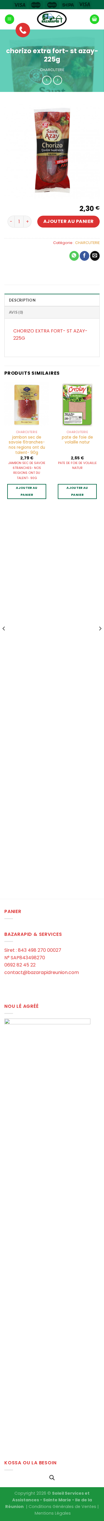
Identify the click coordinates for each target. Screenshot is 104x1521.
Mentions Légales (53, 1513)
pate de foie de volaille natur (77, 440)
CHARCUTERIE (52, 69)
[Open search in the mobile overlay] (52, 1477)
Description (22, 300)
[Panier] (94, 19)
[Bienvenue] (52, 19)
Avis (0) (16, 312)
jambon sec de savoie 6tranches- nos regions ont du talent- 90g (27, 445)
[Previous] (4, 640)
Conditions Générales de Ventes (62, 1506)
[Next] (100, 640)
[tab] (52, 300)
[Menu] (9, 19)
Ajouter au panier (68, 221)
